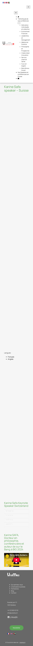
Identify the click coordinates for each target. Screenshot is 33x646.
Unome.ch (22, 642)
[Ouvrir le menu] (28, 7)
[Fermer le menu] (16, 12)
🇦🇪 (9, 2)
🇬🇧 (6, 2)
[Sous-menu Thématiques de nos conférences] (19, 23)
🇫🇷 (4, 2)
